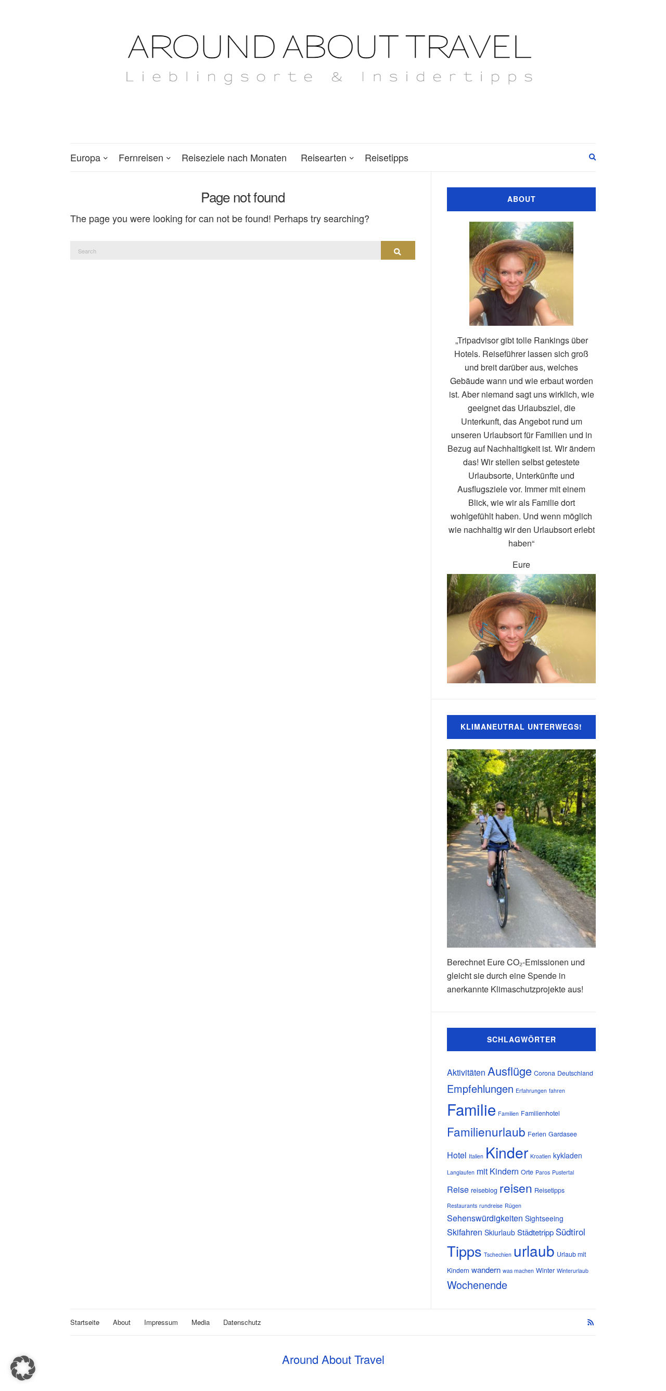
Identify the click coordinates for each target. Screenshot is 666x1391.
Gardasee (562, 1134)
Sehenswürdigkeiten (485, 1218)
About (122, 1322)
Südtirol (570, 1232)
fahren (557, 1090)
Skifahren (464, 1232)
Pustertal (563, 1172)
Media (200, 1322)
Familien (508, 1113)
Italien (476, 1156)
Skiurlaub (499, 1232)
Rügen (513, 1205)
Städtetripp (535, 1232)
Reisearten (324, 157)
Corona (544, 1073)
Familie (471, 1109)
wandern (486, 1269)
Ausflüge (510, 1071)
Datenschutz (242, 1322)
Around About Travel (333, 1359)
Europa (85, 157)
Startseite (84, 1322)
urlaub (534, 1250)
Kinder (506, 1152)
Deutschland (575, 1073)
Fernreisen (141, 157)
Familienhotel (540, 1113)
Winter (545, 1270)
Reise (458, 1189)
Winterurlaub (572, 1270)
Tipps (464, 1251)
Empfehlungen (480, 1088)
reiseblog (484, 1190)
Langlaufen (461, 1172)
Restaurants (462, 1205)
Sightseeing (544, 1218)
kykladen (567, 1155)
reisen (515, 1187)
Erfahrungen (531, 1090)
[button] (23, 1368)
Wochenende (477, 1284)
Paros (542, 1172)
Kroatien (540, 1156)
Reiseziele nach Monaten (234, 157)
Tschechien (497, 1254)
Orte (527, 1172)
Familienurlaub (486, 1131)
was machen (518, 1270)
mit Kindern (498, 1171)
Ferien (537, 1134)
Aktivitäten (466, 1072)
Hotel (457, 1155)
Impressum (161, 1322)
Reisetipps (386, 157)
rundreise (491, 1205)
